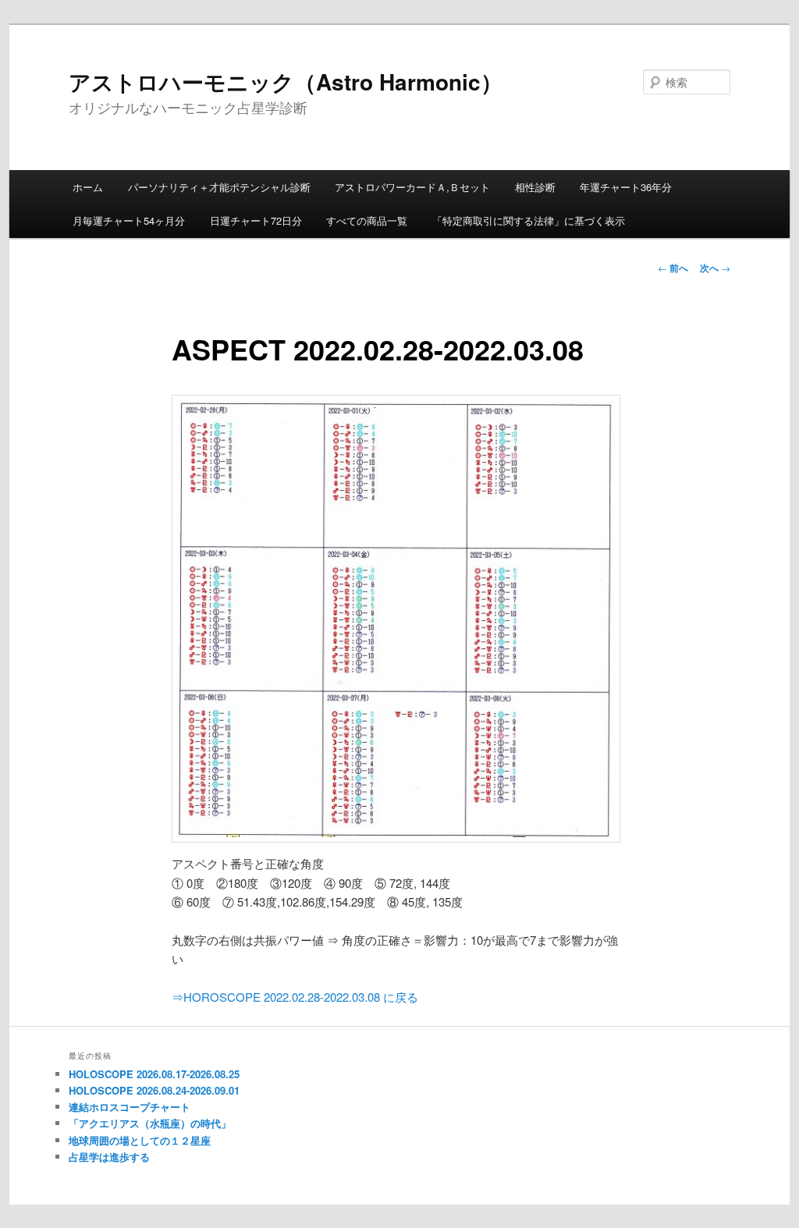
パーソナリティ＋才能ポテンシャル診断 (219, 186)
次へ (715, 268)
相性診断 (535, 186)
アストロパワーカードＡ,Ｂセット (412, 186)
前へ (673, 268)
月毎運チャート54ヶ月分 (129, 220)
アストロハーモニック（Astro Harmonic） (285, 82)
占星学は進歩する (109, 1156)
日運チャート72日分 (256, 220)
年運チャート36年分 (626, 186)
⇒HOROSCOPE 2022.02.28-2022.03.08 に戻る (295, 996)
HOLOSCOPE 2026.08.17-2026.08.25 (154, 1074)
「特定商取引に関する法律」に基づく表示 (528, 220)
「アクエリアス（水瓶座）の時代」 (150, 1123)
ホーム (88, 186)
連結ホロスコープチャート (129, 1106)
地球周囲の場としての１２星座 (140, 1140)
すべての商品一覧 (366, 220)
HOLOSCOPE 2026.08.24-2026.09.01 (154, 1090)
